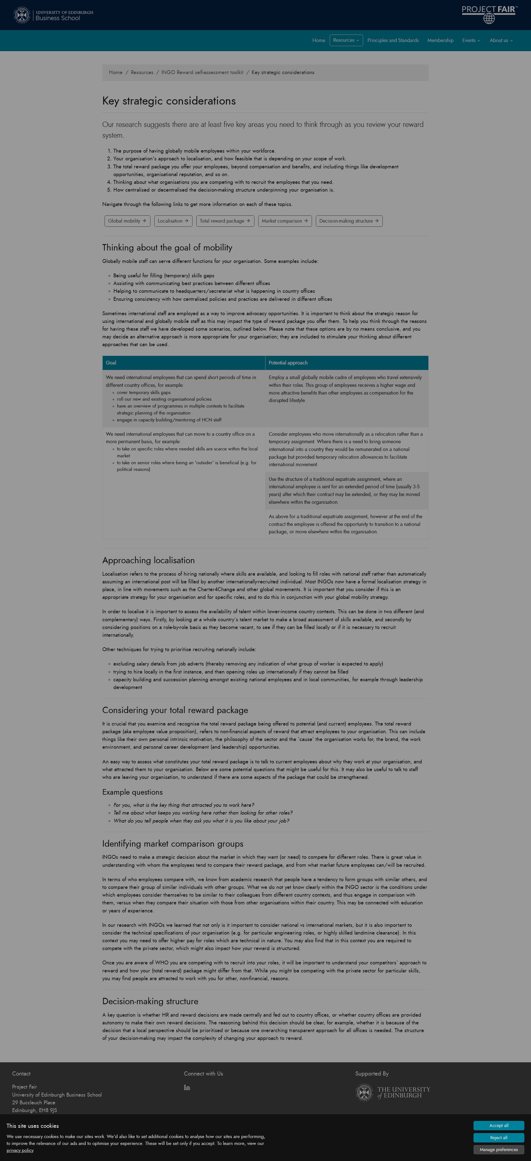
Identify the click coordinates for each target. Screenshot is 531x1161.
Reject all (498, 1138)
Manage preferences (499, 1149)
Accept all (499, 1125)
